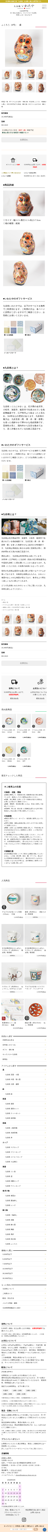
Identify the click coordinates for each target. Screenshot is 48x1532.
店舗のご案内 (6, 1458)
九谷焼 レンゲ (10, 1205)
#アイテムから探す (15, 101)
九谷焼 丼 (9, 1137)
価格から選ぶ (7, 607)
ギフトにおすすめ (8, 609)
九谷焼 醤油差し (11, 1200)
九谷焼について (8, 1289)
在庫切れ (24, 140)
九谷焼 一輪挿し (11, 1215)
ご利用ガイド (7, 1293)
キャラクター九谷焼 (10, 1054)
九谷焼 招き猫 (10, 1239)
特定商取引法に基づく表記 (35, 1510)
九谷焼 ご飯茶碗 (11, 1128)
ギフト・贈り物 (8, 1050)
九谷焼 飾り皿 (10, 1225)
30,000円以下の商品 (18, 607)
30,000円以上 (8, 1278)
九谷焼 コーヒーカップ (13, 1157)
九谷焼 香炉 (9, 1234)
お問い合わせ (39, 1526)
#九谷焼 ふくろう (34, 101)
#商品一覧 (4, 101)
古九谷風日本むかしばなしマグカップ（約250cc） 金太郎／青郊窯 (35, 950)
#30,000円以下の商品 (14, 104)
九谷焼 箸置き (10, 1196)
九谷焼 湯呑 (9, 1104)
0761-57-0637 (16, 1470)
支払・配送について (12, 1510)
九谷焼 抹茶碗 (10, 1118)
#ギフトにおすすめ (35, 104)
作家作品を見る (8, 1040)
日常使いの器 (19, 1526)
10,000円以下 (8, 1269)
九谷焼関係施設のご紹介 (12, 1308)
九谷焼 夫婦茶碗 (11, 1133)
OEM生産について (12, 1515)
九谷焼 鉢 (9, 1094)
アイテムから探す (8, 605)
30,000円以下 (8, 1273)
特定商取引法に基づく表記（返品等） (35, 176)
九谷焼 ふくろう (25, 605)
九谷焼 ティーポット (13, 1113)
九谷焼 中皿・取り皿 (13, 1079)
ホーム (3, 600)
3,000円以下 (7, 1254)
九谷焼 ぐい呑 (10, 1171)
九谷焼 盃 (9, 1176)
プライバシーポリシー (16, 1448)
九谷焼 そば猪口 (11, 1162)
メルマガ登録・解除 (10, 1303)
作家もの (30, 1526)
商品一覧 (5, 602)
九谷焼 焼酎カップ (12, 1181)
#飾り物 (25, 101)
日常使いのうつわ (9, 1045)
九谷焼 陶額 (9, 1229)
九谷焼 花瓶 (9, 1220)
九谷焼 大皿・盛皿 (12, 1084)
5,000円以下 (7, 1259)
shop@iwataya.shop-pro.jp (26, 1475)
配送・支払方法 (8, 1298)
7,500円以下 (7, 1264)
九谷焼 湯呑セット (12, 1108)
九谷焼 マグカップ (12, 1147)
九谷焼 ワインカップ (13, 1186)
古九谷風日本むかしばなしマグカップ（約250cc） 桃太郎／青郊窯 (12, 950)
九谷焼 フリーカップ (13, 1152)
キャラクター (8, 1526)
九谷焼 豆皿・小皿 (12, 1075)
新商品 (5, 1059)
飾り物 (17, 605)
